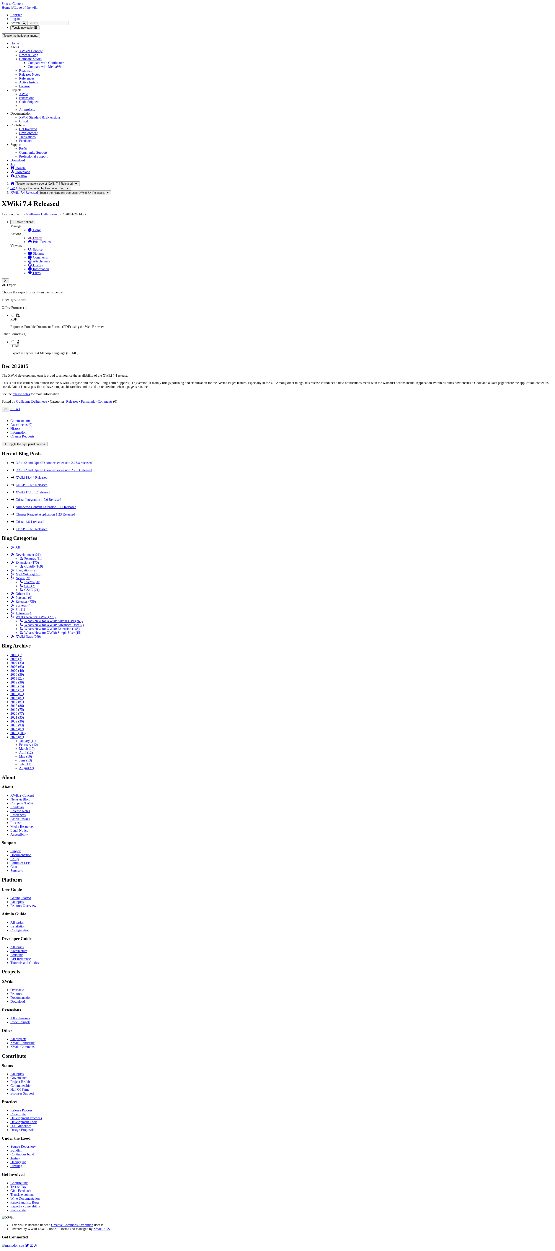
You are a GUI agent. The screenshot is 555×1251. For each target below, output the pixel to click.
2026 (17, 737)
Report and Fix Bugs (24, 1202)
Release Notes (20, 811)
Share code (18, 1210)
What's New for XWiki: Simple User (52, 632)
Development (28, 133)
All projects (27, 109)
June (25, 760)
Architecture (18, 951)
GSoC (31, 590)
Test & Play (18, 1187)
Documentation (20, 855)
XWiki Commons (22, 1047)
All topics (17, 902)
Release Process (21, 1110)
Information (40, 269)
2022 (17, 721)
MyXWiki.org (28, 574)
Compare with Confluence (46, 63)
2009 (17, 670)
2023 (17, 725)
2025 (18, 733)
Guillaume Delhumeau (41, 214)
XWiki (23, 94)
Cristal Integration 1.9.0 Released (38, 499)
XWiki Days (28, 636)
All (17, 547)
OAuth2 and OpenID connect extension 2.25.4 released (54, 463)
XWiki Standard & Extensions (39, 117)
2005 (16, 655)
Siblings (38, 253)
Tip (20, 609)
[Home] (12, 183)
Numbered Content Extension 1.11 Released (46, 507)
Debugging (18, 1162)
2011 (17, 678)
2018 (17, 706)
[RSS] (12, 547)
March (26, 748)
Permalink (88, 401)
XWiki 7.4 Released (24, 192)
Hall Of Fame (19, 1089)
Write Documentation (25, 1198)
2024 (17, 729)
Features (33, 558)
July (25, 764)
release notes (21, 394)
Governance (18, 1078)
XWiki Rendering (22, 1043)
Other (23, 593)
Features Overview (23, 906)
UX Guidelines (20, 1126)
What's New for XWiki (36, 617)
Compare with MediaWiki (45, 66)
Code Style (18, 1114)
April (26, 752)
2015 (17, 694)
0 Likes (15, 409)
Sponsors (16, 870)
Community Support (33, 152)
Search (15, 23)
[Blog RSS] (36, 1245)
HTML (15, 346)
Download (17, 160)
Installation (17, 926)
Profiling (16, 1166)
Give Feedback (20, 1190)
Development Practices (26, 1118)
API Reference (20, 959)
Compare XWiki (30, 59)
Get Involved (28, 129)
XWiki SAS (101, 1229)
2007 (17, 663)
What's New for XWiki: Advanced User (54, 625)
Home (14, 43)
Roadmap (25, 70)
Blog (13, 188)
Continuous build (22, 1154)
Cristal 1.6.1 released (30, 522)
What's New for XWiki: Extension (52, 629)
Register (16, 15)
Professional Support (33, 156)
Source (37, 249)
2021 (17, 717)
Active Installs (29, 82)
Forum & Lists (20, 863)
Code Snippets (29, 102)
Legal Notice (19, 830)
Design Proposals (22, 1130)
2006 (16, 659)
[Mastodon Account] (13, 1245)
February (28, 745)
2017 (17, 702)
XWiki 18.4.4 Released (31, 477)
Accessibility (19, 834)
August (26, 768)
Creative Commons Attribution (72, 1225)
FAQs (23, 148)
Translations (27, 137)
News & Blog (28, 55)
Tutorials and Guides (24, 963)
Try (12, 164)
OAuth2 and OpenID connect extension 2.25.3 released (54, 470)
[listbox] (277, 330)
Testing (15, 1158)
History (37, 265)
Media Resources (22, 826)
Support (15, 851)
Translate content (22, 1194)
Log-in (15, 19)
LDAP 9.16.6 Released (31, 485)
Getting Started (20, 898)
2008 (17, 667)
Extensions (26, 98)
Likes (36, 273)
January (27, 741)
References (26, 78)
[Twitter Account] (27, 1245)
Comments (40, 257)
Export (37, 238)
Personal (24, 597)
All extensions (20, 1018)
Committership (20, 1085)
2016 (17, 698)
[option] (281, 321)
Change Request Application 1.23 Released (45, 514)
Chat (13, 867)
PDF (13, 319)
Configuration (19, 930)
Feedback (25, 141)
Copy (36, 230)
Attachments (41, 261)
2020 (17, 713)
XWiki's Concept (30, 51)
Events (32, 582)
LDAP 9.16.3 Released (31, 529)
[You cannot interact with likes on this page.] (5, 409)
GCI (29, 586)
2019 (17, 709)
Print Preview (42, 242)
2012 (17, 682)
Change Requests (22, 436)
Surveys (23, 605)
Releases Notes (29, 74)
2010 (17, 674)
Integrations (26, 570)
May (25, 756)
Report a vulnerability (25, 1206)
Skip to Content (12, 3)
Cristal (23, 121)
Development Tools (23, 1122)
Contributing (19, 1183)
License (24, 86)
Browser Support (22, 1093)
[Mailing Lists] (31, 1245)
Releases (72, 401)
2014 (17, 690)
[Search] (24, 23)
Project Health (20, 1081)
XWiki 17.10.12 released (33, 492)
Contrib (33, 566)
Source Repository (23, 1146)
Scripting (16, 955)
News (23, 578)
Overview (17, 990)
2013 (17, 686)
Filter (6, 300)
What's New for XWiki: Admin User (53, 621)
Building (16, 1150)
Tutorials (24, 613)
